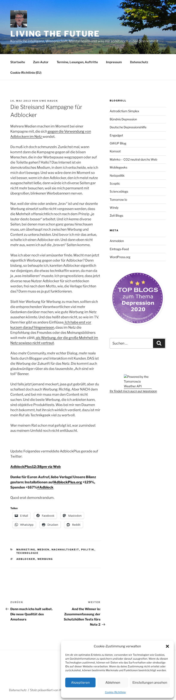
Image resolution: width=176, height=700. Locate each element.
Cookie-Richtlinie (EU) (25, 72)
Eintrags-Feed (119, 249)
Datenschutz (139, 62)
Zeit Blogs (116, 215)
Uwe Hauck (48, 100)
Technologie (27, 552)
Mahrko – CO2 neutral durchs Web (133, 159)
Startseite (17, 62)
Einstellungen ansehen (149, 683)
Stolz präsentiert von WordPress (52, 690)
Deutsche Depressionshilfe (128, 127)
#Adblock (45, 487)
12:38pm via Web (46, 467)
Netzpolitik (117, 175)
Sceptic (115, 183)
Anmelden (117, 241)
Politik (87, 549)
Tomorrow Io (118, 199)
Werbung (45, 559)
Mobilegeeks (118, 167)
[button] (167, 646)
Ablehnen (112, 683)
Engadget (116, 135)
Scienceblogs (119, 191)
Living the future (55, 33)
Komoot (115, 151)
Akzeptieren (80, 683)
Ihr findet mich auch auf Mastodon (133, 391)
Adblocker (25, 559)
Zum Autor (41, 62)
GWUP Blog (118, 143)
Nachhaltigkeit (65, 549)
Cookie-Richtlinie (115, 692)
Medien (43, 549)
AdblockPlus (21, 467)
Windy (114, 207)
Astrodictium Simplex (124, 111)
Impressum (114, 62)
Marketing (25, 549)
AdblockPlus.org (68, 482)
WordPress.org (120, 257)
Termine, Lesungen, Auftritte (77, 62)
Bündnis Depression (123, 119)
